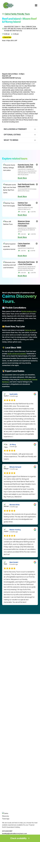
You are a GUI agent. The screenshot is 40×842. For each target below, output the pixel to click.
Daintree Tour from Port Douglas (24, 204)
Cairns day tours (30, 330)
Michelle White (14, 504)
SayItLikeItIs (13, 394)
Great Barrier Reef (25, 379)
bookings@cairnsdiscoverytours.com (14, 833)
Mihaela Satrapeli (15, 467)
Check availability (18, 838)
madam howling (15, 530)
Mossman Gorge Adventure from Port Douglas (24, 223)
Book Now (22, 178)
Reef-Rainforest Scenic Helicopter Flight (26, 185)
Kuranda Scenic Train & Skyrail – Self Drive (25, 166)
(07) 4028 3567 (7, 831)
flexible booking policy (28, 311)
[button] (20, 129)
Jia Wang (12, 444)
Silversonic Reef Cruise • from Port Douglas (26, 263)
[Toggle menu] (36, 5)
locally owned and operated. (17, 353)
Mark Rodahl (13, 562)
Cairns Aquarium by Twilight (24, 244)
